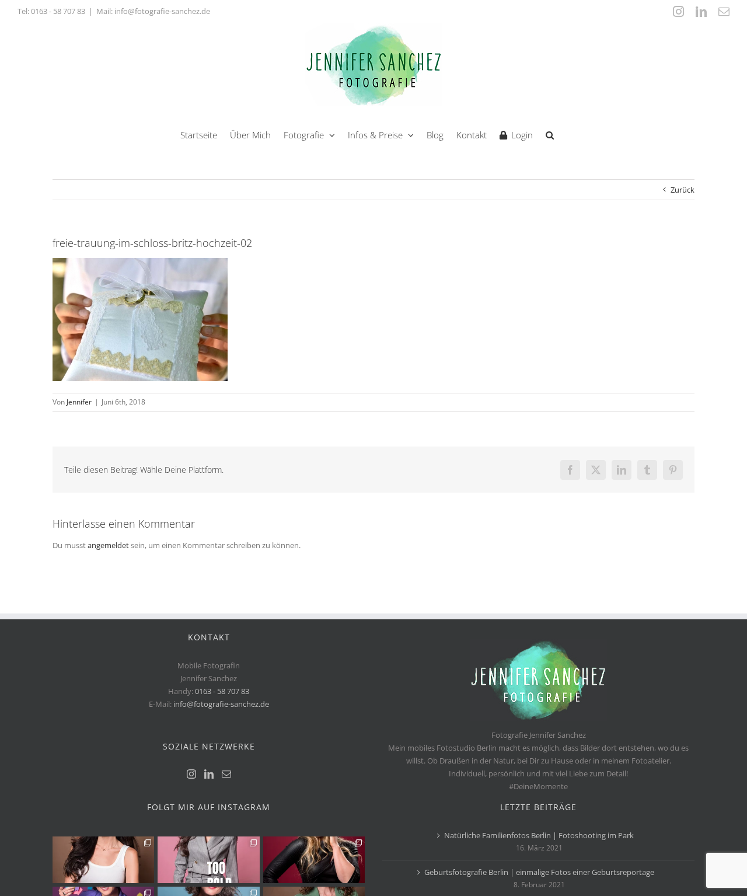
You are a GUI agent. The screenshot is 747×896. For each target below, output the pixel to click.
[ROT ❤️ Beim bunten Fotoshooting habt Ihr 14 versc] (314, 859)
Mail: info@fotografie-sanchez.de (153, 11)
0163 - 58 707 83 (58, 11)
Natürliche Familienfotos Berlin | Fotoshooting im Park (539, 835)
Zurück (682, 189)
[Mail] (226, 774)
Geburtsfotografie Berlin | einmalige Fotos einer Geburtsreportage (539, 872)
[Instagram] (191, 774)
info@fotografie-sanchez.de (221, 704)
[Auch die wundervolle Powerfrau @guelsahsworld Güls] (208, 859)
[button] (550, 134)
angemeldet (108, 545)
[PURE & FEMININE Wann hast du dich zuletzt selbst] (103, 859)
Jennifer (79, 402)
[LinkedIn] (209, 774)
